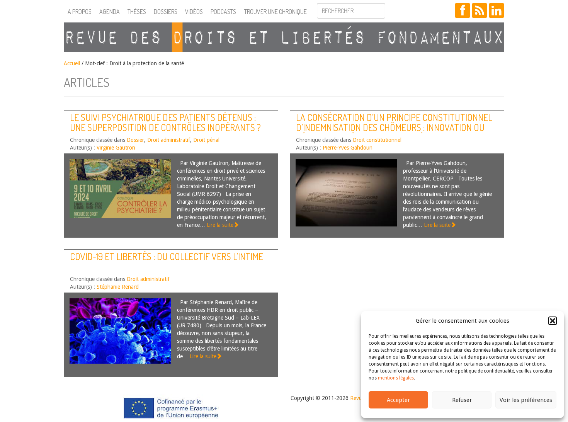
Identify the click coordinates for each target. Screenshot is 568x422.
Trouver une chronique (275, 11)
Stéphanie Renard (118, 287)
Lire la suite (220, 225)
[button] (552, 321)
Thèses (137, 11)
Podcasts (223, 11)
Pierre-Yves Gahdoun (347, 148)
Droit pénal (206, 140)
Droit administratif (168, 140)
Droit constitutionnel (377, 140)
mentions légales (396, 378)
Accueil (72, 63)
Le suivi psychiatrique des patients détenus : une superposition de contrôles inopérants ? (165, 122)
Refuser (462, 399)
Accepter (398, 399)
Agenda (109, 11)
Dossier (135, 140)
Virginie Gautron (116, 148)
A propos (80, 11)
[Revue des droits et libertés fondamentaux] (284, 37)
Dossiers (165, 11)
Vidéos (194, 11)
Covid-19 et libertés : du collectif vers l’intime (166, 256)
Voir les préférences (526, 399)
